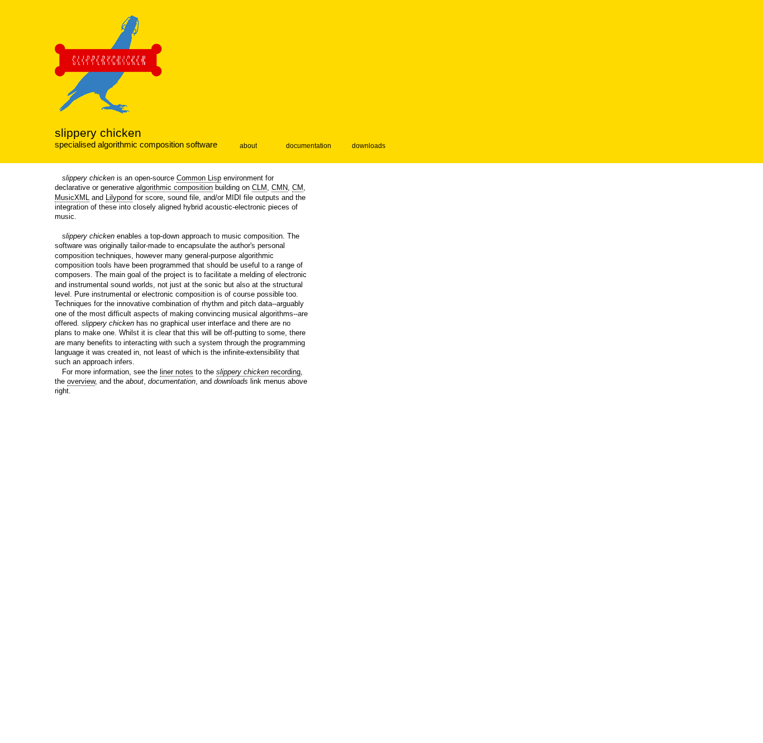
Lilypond (119, 197)
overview (81, 381)
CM (297, 187)
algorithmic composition (174, 187)
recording (258, 372)
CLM (259, 187)
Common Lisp (199, 178)
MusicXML (72, 197)
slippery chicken (98, 133)
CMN (279, 187)
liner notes (176, 372)
